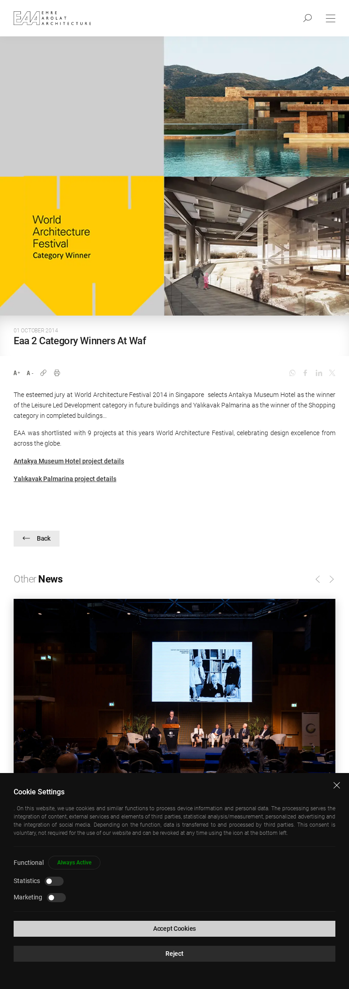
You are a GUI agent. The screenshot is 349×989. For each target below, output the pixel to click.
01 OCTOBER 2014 (36, 330)
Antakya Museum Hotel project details (69, 461)
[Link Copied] (43, 373)
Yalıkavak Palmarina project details (65, 478)
